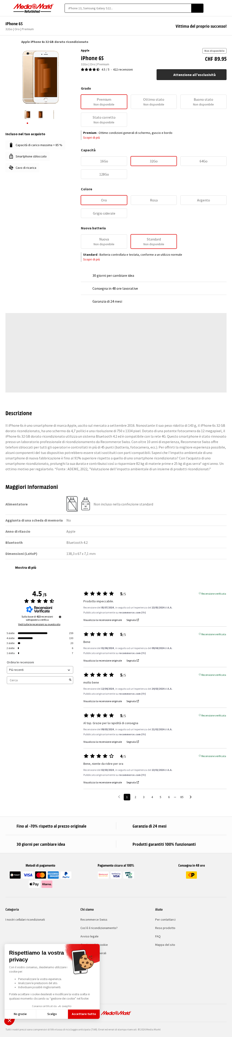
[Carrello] (224, 8)
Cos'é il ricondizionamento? (99, 928)
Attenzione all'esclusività (194, 74)
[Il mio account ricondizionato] (216, 8)
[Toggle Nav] (7, 8)
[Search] (197, 8)
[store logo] (33, 8)
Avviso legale (89, 936)
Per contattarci (165, 919)
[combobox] (128, 8)
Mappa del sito (165, 945)
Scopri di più (91, 137)
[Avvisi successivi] (190, 797)
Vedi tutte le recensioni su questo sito (39, 624)
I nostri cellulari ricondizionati (25, 919)
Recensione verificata (213, 593)
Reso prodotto (165, 928)
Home (7, 41)
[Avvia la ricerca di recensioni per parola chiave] (70, 680)
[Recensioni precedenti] (119, 796)
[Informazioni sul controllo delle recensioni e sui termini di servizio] (60, 617)
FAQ (158, 936)
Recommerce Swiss (93, 919)
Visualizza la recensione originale (102, 620)
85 (182, 797)
